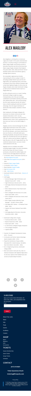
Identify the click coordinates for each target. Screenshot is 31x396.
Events (5, 328)
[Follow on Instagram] (15, 279)
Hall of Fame (10, 171)
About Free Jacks (8, 317)
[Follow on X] (8, 279)
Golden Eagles (13, 165)
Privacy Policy (15, 379)
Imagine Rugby (16, 167)
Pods (4, 325)
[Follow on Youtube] (15, 285)
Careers (5, 333)
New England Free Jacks (12, 157)
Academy (5, 330)
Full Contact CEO (11, 169)
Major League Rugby (14, 163)
